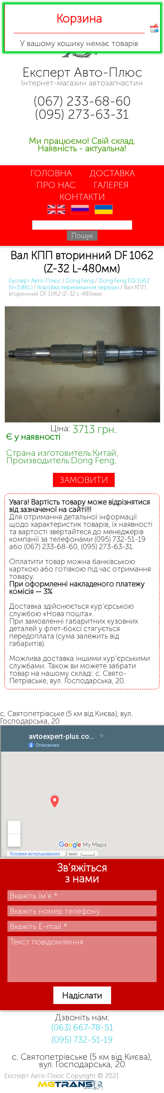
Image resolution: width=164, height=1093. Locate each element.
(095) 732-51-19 (82, 1039)
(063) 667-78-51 (82, 1027)
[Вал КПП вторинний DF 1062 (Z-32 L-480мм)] (82, 365)
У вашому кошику (79, 29)
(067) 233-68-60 (82, 101)
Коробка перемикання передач (78, 287)
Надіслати (82, 995)
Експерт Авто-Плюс (35, 280)
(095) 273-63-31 (82, 114)
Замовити (83, 480)
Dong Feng (80, 280)
